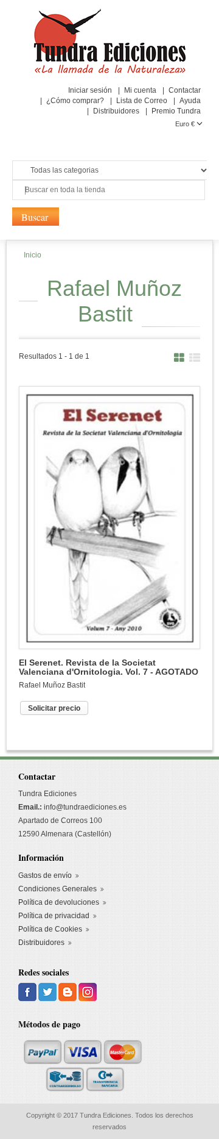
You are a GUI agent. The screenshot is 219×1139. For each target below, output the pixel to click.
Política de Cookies (50, 929)
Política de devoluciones (58, 902)
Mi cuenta (140, 90)
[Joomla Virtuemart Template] (28, 991)
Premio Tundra (176, 111)
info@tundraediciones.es (85, 807)
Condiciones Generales (57, 889)
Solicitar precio (54, 708)
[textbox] (108, 190)
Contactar (185, 90)
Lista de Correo (141, 100)
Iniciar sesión (90, 90)
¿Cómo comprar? (75, 100)
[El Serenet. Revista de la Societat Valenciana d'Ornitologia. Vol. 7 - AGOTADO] (109, 516)
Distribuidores (116, 111)
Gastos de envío (45, 875)
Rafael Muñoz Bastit (52, 685)
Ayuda (190, 100)
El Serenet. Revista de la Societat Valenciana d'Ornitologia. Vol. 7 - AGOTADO (108, 667)
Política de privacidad (53, 915)
